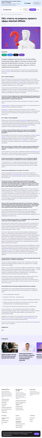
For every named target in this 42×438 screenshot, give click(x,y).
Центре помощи (34, 322)
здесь (22, 126)
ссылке (8, 71)
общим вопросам (28, 317)
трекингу (34, 317)
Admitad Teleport (5, 105)
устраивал (20, 82)
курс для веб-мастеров (17, 174)
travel (7, 319)
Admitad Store (23, 120)
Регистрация (32, 9)
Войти (26, 9)
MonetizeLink (4, 109)
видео (5, 73)
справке (25, 139)
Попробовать (36, 3)
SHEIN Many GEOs (34, 151)
